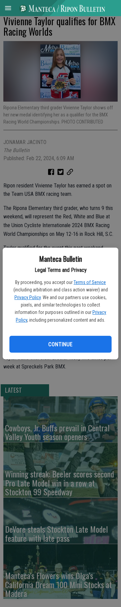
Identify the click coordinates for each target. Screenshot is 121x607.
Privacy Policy (27, 297)
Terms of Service (90, 282)
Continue (60, 344)
